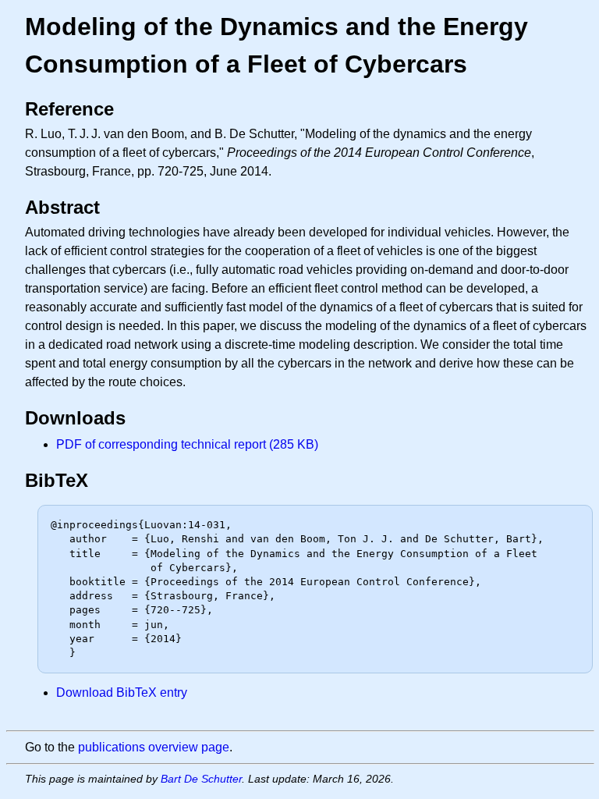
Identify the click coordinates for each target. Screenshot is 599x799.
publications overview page (153, 747)
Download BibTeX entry (121, 692)
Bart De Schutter (201, 778)
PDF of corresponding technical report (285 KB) (187, 444)
